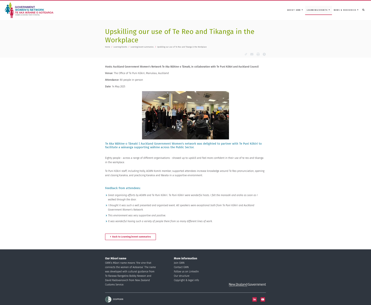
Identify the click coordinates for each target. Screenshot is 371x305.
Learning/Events (120, 47)
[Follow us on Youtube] (263, 299)
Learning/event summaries (142, 47)
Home (107, 47)
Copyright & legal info (186, 280)
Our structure (181, 275)
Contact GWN (181, 267)
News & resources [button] (345, 10)
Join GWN (179, 262)
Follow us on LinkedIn (186, 271)
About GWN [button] (294, 10)
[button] (363, 10)
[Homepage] (29, 10)
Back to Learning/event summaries (131, 236)
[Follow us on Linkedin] (254, 299)
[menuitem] (295, 10)
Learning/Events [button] (318, 10)
